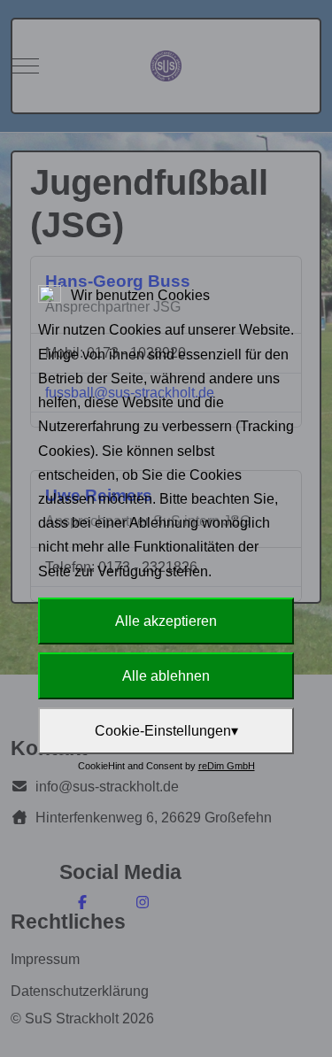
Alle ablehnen (166, 675)
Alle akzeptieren (166, 621)
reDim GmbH (226, 765)
